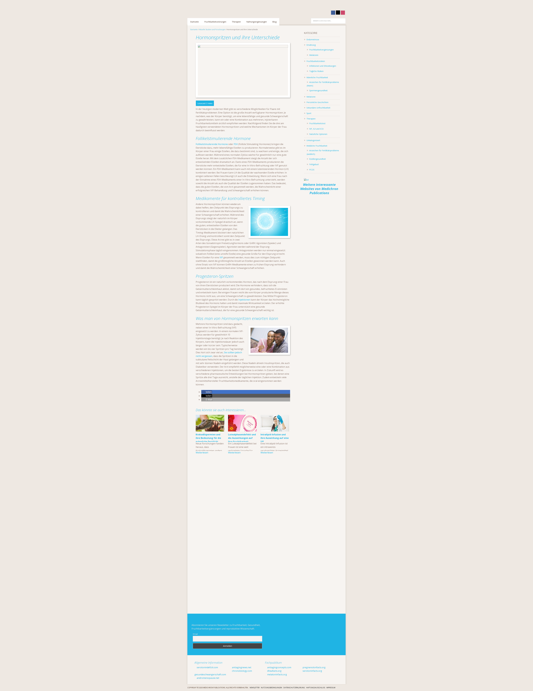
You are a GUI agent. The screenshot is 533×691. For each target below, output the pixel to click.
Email (195, 634)
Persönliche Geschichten (317, 102)
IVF (221, 257)
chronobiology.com (241, 670)
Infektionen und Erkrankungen (322, 66)
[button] (206, 391)
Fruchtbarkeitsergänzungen (321, 49)
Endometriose (312, 39)
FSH (236, 144)
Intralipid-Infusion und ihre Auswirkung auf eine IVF (275, 438)
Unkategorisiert (313, 140)
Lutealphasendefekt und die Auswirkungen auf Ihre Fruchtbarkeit (242, 438)
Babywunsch (205, 8)
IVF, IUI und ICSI (316, 128)
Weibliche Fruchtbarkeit (316, 145)
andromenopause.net (207, 677)
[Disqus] (243, 499)
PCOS (311, 169)
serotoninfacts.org (312, 670)
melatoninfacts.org (277, 674)
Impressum (330, 687)
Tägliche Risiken (316, 71)
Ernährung (311, 45)
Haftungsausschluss (315, 687)
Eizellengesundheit (317, 159)
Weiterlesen (202, 452)
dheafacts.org (274, 670)
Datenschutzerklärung (294, 687)
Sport (308, 113)
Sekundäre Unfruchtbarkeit (318, 107)
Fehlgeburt (314, 164)
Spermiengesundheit (318, 90)
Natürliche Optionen (318, 134)
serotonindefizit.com (207, 667)
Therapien (310, 118)
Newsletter (255, 687)
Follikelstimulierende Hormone (212, 144)
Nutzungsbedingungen (271, 687)
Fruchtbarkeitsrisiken (315, 61)
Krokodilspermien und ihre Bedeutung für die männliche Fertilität (208, 438)
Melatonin (313, 55)
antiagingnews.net (241, 667)
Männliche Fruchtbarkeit (317, 77)
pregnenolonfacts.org (313, 667)
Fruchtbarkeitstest (317, 123)
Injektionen (244, 299)
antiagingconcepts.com (279, 667)
